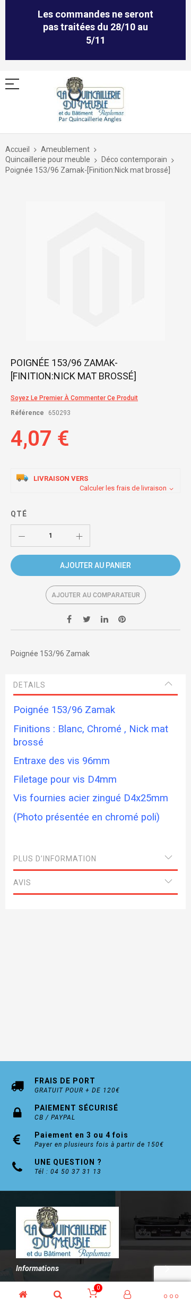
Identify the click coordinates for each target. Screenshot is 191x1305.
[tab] (95, 685)
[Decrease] (21, 535)
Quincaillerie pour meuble (47, 159)
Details (29, 685)
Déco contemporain (134, 159)
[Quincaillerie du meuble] (90, 100)
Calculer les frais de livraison (123, 488)
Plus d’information (55, 858)
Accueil (17, 149)
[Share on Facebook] (69, 619)
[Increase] (79, 535)
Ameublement (65, 149)
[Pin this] (122, 619)
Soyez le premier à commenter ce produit (74, 398)
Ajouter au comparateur (95, 595)
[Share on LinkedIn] (104, 619)
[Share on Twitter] (87, 619)
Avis (22, 882)
